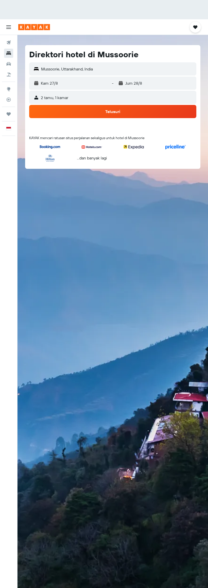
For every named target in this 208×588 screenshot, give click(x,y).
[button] (8, 27)
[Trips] (8, 114)
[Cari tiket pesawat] (8, 43)
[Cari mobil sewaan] (8, 64)
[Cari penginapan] (8, 53)
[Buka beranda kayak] (34, 27)
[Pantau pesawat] (8, 100)
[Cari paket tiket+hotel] (8, 74)
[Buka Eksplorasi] (8, 89)
